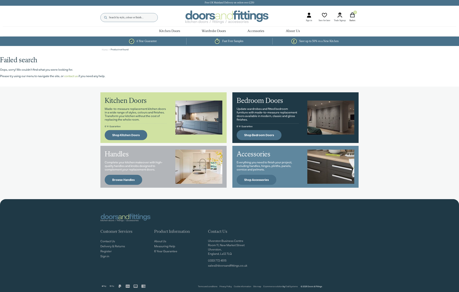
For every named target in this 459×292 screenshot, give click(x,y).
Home (105, 49)
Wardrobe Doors (214, 31)
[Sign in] (309, 15)
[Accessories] (330, 167)
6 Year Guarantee (165, 251)
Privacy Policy (225, 286)
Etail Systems (291, 286)
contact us (71, 76)
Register (106, 251)
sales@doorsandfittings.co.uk (227, 265)
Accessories (255, 31)
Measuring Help (164, 246)
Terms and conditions (207, 286)
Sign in (309, 21)
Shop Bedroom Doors (259, 135)
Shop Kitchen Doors (126, 135)
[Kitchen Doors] (198, 118)
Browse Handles (123, 179)
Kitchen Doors (169, 31)
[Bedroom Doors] (330, 118)
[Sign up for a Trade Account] (340, 15)
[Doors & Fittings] (230, 18)
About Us (293, 31)
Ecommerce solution (272, 286)
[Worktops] (198, 167)
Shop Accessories (256, 179)
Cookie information (242, 286)
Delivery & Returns (112, 246)
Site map (257, 286)
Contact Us (107, 241)
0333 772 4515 (217, 260)
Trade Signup (340, 21)
